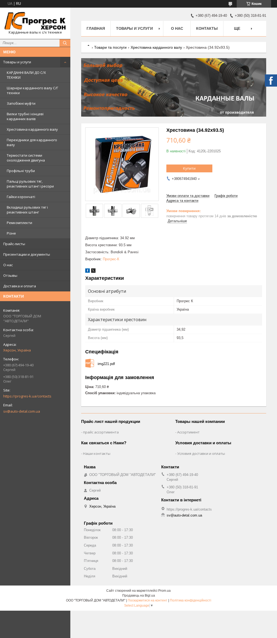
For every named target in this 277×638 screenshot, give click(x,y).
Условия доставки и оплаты (201, 453)
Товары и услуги (17, 62)
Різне (11, 233)
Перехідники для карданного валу (32, 142)
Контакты (207, 28)
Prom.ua (164, 591)
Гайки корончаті (21, 196)
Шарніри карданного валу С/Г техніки (32, 90)
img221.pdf (106, 364)
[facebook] (87, 271)
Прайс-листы (14, 243)
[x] (93, 271)
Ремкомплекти (19, 222)
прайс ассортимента (101, 432)
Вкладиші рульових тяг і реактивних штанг (27, 210)
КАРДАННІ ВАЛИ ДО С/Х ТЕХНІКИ (26, 75)
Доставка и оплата (19, 286)
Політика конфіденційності (190, 600)
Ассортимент (188, 432)
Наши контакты (96, 453)
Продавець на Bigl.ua (138, 595)
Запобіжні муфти (21, 103)
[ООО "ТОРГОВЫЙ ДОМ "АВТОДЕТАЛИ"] (35, 21)
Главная (96, 28)
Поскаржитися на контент (147, 600)
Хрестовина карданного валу (32, 129)
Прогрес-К (111, 259)
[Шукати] (65, 43)
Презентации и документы (26, 254)
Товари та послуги (110, 47)
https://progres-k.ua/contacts (27, 396)
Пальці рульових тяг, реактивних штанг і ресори (30, 184)
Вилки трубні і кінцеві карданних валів (25, 116)
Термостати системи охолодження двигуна (26, 158)
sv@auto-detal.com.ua (21, 411)
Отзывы (10, 275)
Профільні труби (21, 170)
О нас (8, 264)
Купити (189, 168)
